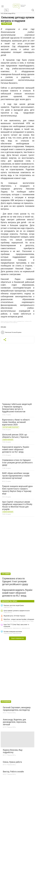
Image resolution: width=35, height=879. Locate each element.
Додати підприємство (17, 638)
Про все (3, 327)
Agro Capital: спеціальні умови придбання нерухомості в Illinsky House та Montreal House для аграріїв (17, 505)
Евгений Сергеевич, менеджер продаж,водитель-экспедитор (17, 708)
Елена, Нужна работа (12, 762)
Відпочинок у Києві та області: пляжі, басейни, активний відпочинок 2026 (16, 422)
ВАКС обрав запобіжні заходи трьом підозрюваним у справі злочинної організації (16, 475)
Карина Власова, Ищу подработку (12, 751)
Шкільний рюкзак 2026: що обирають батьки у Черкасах (15, 435)
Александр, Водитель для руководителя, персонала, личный (14, 722)
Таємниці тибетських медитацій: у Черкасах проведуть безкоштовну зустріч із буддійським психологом (17, 408)
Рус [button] (6, 10)
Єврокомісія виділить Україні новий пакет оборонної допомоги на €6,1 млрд (15, 449)
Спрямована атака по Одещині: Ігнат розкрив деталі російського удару (17, 462)
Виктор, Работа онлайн (13, 771)
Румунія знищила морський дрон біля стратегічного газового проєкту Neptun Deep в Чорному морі (17, 490)
